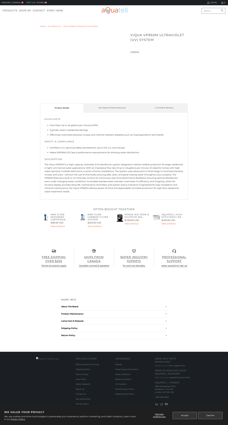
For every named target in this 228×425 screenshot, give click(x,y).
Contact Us (81, 394)
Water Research (83, 384)
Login (213, 2)
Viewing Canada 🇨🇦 (12, 2)
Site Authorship (83, 399)
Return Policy (82, 374)
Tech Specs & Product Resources (112, 108)
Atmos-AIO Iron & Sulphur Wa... (137, 215)
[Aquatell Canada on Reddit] (162, 404)
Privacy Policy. (18, 419)
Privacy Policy (82, 404)
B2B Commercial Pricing (87, 364)
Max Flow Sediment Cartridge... (59, 217)
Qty (132, 56)
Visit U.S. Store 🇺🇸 (36, 2)
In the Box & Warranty (164, 108)
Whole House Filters (124, 389)
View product (58, 226)
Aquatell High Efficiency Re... (172, 215)
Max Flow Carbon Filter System (98, 217)
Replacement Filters (124, 394)
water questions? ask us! (174, 265)
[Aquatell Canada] (114, 11)
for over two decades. (134, 265)
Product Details (62, 108)
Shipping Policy (83, 369)
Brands (118, 364)
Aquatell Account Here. (179, 377)
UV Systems (121, 384)
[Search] (222, 11)
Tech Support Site (176, 365)
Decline (210, 415)
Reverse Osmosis (123, 379)
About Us (80, 389)
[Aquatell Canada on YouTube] (166, 404)
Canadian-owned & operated (94, 265)
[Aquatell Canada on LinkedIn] (157, 404)
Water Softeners (122, 374)
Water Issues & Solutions (126, 369)
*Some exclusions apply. (53, 265)
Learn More (81, 379)
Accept (185, 415)
